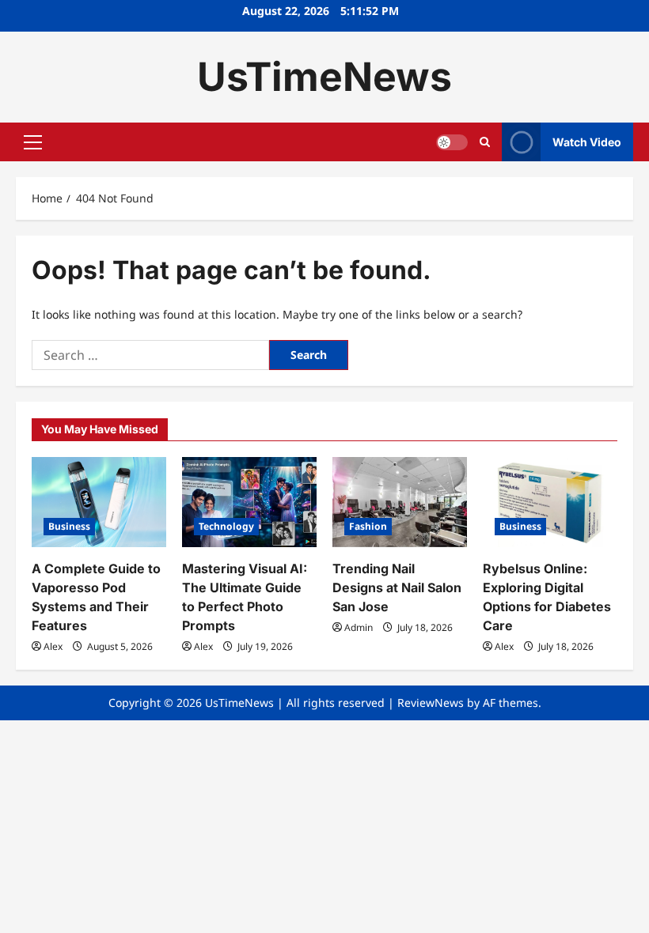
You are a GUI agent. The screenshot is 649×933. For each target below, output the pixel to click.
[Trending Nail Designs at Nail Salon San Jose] (399, 501)
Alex (53, 646)
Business (69, 526)
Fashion (368, 526)
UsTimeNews (324, 76)
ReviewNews (430, 702)
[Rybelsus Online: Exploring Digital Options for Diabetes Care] (550, 501)
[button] (33, 142)
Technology (226, 526)
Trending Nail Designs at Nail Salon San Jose (396, 587)
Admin (358, 627)
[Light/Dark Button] (452, 142)
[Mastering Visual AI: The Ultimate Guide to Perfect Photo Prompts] (249, 501)
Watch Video (586, 142)
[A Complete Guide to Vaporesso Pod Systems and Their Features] (99, 501)
